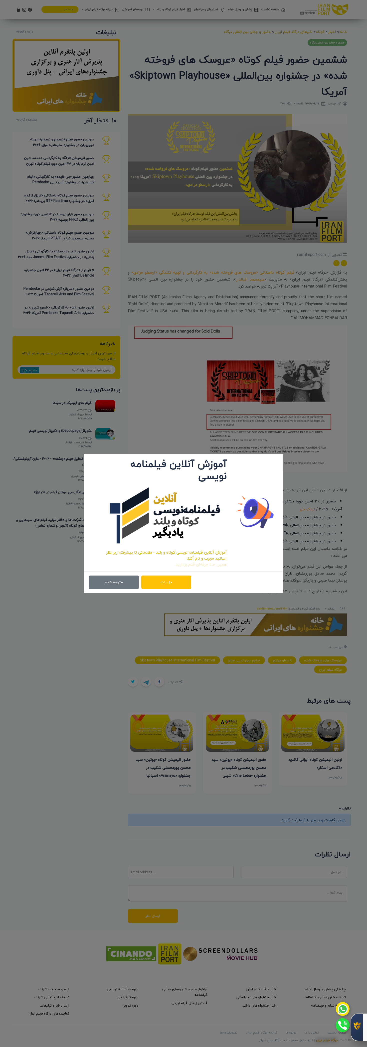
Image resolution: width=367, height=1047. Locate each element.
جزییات (166, 582)
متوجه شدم (114, 582)
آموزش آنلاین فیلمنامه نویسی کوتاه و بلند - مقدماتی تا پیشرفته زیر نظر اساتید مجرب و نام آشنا (166, 555)
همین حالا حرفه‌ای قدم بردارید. (201, 564)
